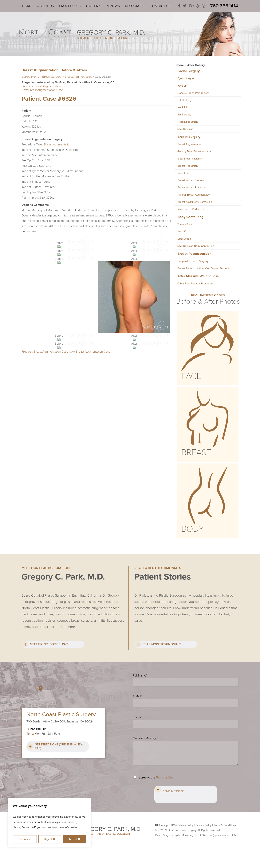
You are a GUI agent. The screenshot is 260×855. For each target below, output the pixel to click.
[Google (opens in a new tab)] (191, 6)
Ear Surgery (184, 114)
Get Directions (59, 746)
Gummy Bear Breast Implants (194, 151)
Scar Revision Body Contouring (195, 246)
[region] (49, 822)
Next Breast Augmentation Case (42, 90)
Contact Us (160, 6)
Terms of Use (164, 777)
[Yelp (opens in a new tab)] (198, 6)
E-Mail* (137, 696)
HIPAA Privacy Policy (182, 825)
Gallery (93, 6)
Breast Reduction (187, 165)
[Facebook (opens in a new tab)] (179, 6)
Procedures (70, 6)
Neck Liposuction (187, 121)
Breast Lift (183, 173)
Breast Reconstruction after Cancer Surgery (203, 268)
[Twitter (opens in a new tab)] (185, 6)
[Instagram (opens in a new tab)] (203, 6)
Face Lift (182, 85)
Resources (134, 6)
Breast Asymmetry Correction (194, 202)
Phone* (137, 717)
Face (191, 376)
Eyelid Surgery (186, 78)
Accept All (74, 839)
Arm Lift (181, 231)
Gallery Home (30, 77)
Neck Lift (182, 107)
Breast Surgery (51, 77)
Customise (25, 839)
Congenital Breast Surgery (192, 261)
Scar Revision (185, 129)
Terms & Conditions (225, 825)
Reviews (113, 6)
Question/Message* (145, 738)
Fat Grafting (184, 100)
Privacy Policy (203, 825)
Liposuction (184, 238)
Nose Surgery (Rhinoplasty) (193, 93)
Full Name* (140, 675)
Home (27, 6)
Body (192, 529)
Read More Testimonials (162, 644)
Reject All (49, 839)
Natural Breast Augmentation (194, 194)
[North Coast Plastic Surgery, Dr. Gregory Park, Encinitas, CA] (45, 30)
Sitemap (163, 825)
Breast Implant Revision (191, 187)
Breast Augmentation (78, 77)
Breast (196, 452)
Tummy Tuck (184, 224)
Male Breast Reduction (190, 209)
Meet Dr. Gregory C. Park (50, 644)
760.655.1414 (224, 6)
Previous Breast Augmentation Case (45, 86)
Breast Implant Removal (191, 180)
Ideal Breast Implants (189, 158)
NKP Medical (217, 835)
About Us (45, 6)
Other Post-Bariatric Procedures (196, 283)
